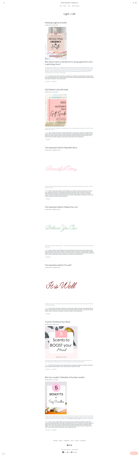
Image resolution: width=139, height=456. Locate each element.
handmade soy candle (89, 77)
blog (76, 250)
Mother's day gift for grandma (56, 135)
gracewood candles (81, 77)
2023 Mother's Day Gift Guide (56, 89)
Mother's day (47, 135)
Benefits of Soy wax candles (72, 421)
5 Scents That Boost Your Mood (57, 322)
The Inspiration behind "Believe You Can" (61, 207)
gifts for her (55, 134)
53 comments (54, 369)
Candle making (75, 75)
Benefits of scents (52, 365)
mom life (71, 194)
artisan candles (55, 190)
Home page (55, 440)
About (65, 5)
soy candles (58, 136)
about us (50, 132)
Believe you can (69, 190)
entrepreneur (56, 193)
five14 (74, 423)
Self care (68, 366)
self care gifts (55, 310)
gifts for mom (61, 134)
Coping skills (88, 192)
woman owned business (61, 78)
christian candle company (68, 77)
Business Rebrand (85, 250)
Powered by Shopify (74, 449)
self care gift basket (58, 425)
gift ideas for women (49, 134)
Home (61, 5)
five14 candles (79, 423)
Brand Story (79, 250)
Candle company (76, 132)
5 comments (48, 313)
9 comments (48, 139)
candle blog (63, 132)
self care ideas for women (84, 135)
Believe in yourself (62, 190)
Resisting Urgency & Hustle (56, 22)
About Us (61, 440)
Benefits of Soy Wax (53, 75)
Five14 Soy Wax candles (87, 423)
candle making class (82, 75)
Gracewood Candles (69, 3)
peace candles (47, 78)
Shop (69, 5)
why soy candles (71, 136)
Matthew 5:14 (47, 425)
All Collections (67, 440)
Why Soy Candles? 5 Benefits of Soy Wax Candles (64, 377)
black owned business (61, 75)
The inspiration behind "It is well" (58, 265)
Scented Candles (75, 135)
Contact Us (77, 440)
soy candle (54, 136)
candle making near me (54, 77)
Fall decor (66, 193)
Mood (65, 366)
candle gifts (81, 132)
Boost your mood (59, 365)
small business (53, 78)
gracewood (75, 77)
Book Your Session (75, 5)
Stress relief (77, 366)
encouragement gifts (88, 132)
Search (72, 440)
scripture (60, 254)
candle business (69, 75)
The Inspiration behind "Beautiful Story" (61, 147)
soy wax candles (64, 136)
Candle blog (65, 365)
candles (61, 77)
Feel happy (85, 365)
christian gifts (82, 192)
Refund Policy (83, 440)
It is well (83, 309)
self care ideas (71, 425)
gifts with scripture (67, 134)
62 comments (54, 81)
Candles (69, 365)
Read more (48, 81)
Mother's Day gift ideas (66, 135)
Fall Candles (61, 193)
